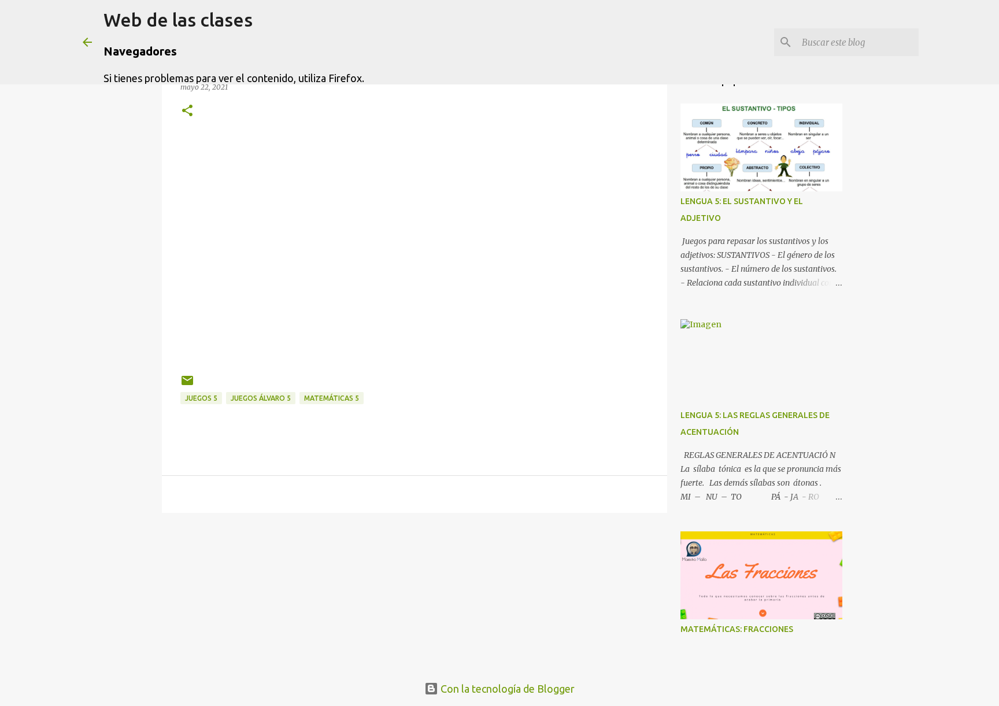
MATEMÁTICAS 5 (331, 398)
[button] (187, 111)
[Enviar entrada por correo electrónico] (187, 385)
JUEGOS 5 (201, 398)
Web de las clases (178, 19)
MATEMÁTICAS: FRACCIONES (736, 629)
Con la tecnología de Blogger (506, 688)
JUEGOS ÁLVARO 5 (261, 398)
